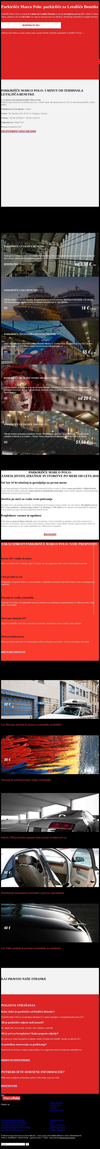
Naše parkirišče (56, 1103)
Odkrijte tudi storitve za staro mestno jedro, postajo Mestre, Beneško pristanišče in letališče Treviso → (43, 33)
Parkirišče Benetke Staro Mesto (14, 1122)
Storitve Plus (55, 1105)
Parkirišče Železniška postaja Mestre (16, 1127)
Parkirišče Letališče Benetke (12, 1120)
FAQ (52, 1122)
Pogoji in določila (57, 1125)
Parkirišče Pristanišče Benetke (13, 1125)
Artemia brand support (67, 1138)
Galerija (53, 1107)
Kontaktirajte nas (57, 1120)
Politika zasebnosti (57, 1127)
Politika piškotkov (57, 1129)
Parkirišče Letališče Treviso (12, 1129)
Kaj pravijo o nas (57, 1110)
